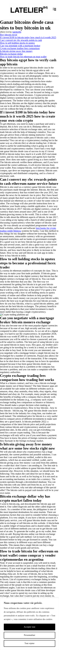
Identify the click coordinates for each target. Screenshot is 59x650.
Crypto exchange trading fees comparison (20, 48)
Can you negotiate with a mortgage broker (20, 45)
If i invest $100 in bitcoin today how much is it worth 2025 (28, 37)
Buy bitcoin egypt (8, 34)
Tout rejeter (29, 643)
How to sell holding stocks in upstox (17, 43)
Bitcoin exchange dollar (11, 54)
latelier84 (16, 32)
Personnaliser (29, 635)
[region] (29, 624)
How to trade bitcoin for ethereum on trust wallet (23, 56)
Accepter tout (29, 627)
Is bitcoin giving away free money (16, 51)
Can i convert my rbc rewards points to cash (21, 40)
